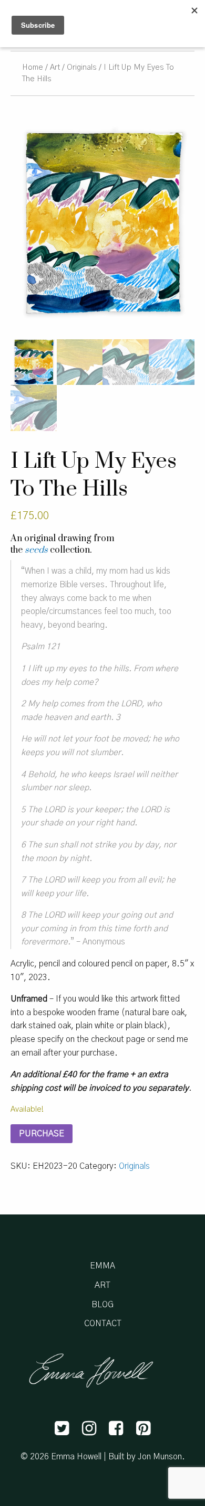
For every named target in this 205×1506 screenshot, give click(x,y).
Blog (102, 1304)
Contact (102, 1323)
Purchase (41, 1134)
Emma (102, 1266)
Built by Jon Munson (145, 1457)
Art (55, 67)
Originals (82, 67)
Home (32, 67)
